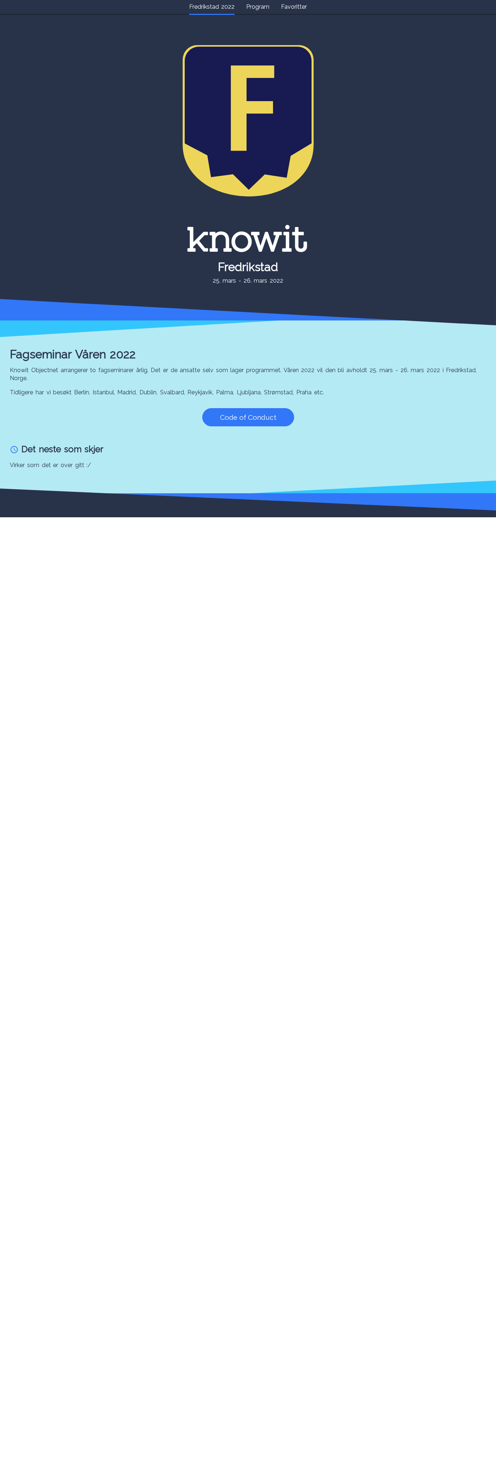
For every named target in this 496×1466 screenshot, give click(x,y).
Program (257, 6)
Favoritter (294, 6)
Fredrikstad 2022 (212, 6)
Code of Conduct (248, 417)
